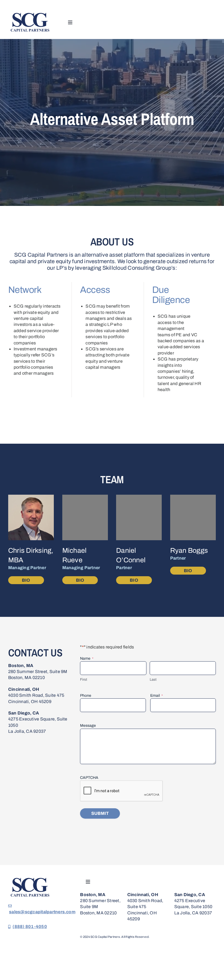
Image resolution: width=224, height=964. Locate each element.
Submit (100, 813)
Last (153, 679)
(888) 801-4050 (30, 926)
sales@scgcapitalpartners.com (42, 911)
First (83, 679)
